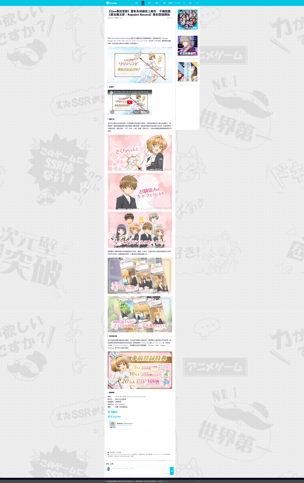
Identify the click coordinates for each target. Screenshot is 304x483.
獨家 (157, 3)
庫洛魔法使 (141, 454)
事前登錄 (134, 454)
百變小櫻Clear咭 (125, 456)
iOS (117, 454)
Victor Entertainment (125, 454)
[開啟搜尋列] (184, 3)
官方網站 (112, 411)
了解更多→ (166, 481)
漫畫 (164, 3)
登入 (197, 3)
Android (112, 454)
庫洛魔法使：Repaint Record (154, 454)
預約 (132, 456)
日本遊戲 (118, 452)
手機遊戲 (112, 452)
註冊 (190, 3)
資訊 (149, 3)
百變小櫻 (116, 456)
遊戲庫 (170, 3)
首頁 (136, 3)
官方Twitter (114, 416)
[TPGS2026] (143, 3)
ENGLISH (177, 3)
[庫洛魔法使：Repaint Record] (140, 424)
